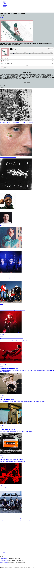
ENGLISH (4, 6)
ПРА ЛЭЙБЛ (5, 5)
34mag (1, 17)
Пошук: (1, 10)
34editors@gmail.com (4, 560)
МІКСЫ (4, 2)
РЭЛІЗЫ (4, 1)
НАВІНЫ (4, 3)
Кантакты (4, 553)
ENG (6, 8)
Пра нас (4, 552)
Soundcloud (28, 83)
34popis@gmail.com (6, 556)
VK (24, 83)
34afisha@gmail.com (3, 558)
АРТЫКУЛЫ (5, 4)
